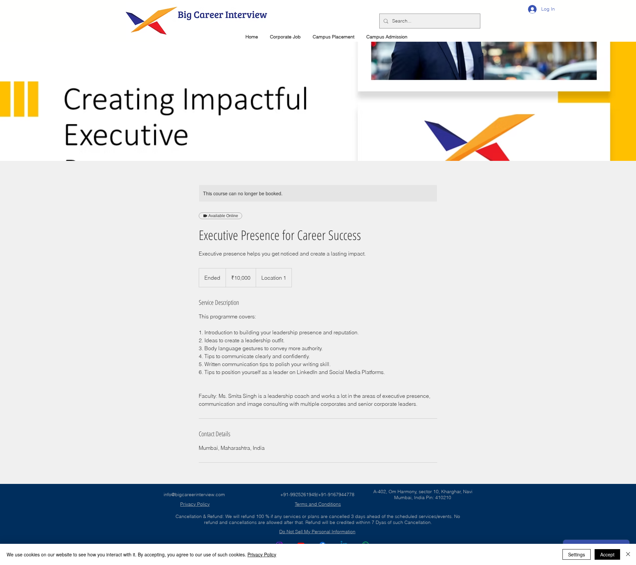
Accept (607, 554)
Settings (576, 554)
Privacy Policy (261, 554)
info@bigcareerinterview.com (194, 494)
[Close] (628, 554)
